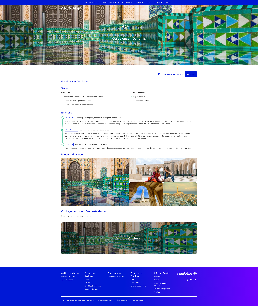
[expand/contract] (100, 2)
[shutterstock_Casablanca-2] (180, 194)
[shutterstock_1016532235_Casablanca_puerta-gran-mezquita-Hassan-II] (95, 182)
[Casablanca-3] (146, 194)
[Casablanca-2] (163, 170)
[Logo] (71, 8)
